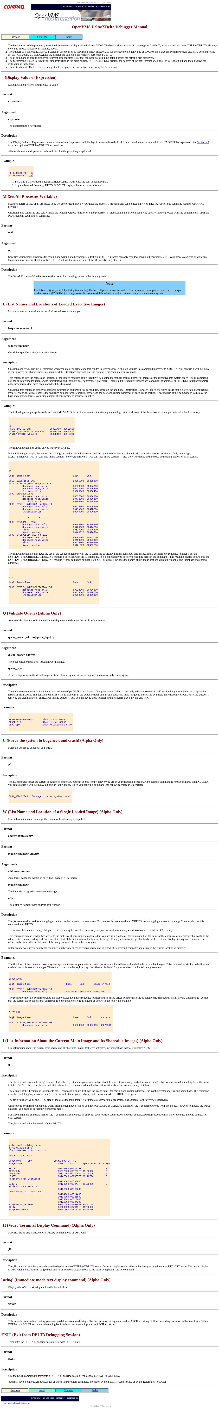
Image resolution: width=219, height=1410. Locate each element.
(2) (31, 175)
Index (69, 36)
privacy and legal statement (16, 1403)
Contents (42, 36)
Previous (15, 36)
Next (42, 1390)
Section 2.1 (203, 142)
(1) (31, 173)
